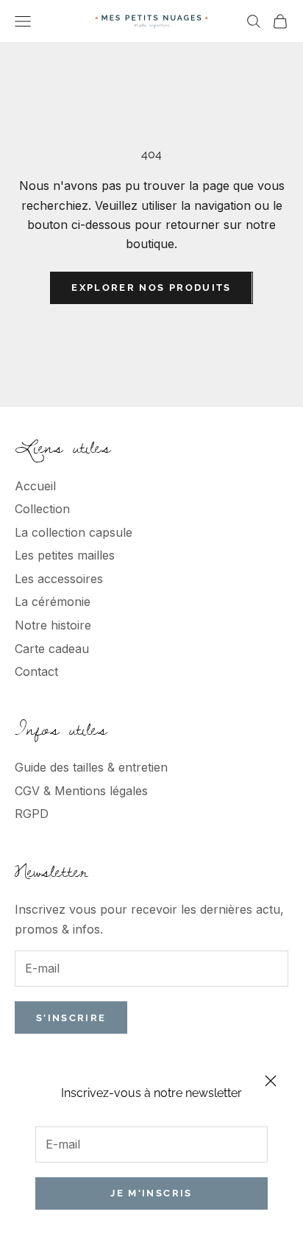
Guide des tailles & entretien (91, 767)
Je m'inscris (151, 1193)
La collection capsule (73, 532)
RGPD (32, 813)
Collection (42, 508)
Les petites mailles (65, 555)
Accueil (35, 486)
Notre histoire (53, 625)
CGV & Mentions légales (81, 790)
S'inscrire (71, 1017)
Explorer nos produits (151, 287)
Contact (36, 671)
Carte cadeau (52, 648)
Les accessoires (59, 578)
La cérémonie (52, 601)
